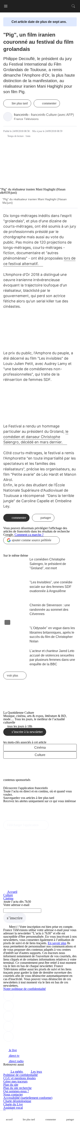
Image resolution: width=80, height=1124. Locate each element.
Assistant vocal (13, 1107)
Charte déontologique (17, 1101)
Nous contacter (13, 1094)
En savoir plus (57, 943)
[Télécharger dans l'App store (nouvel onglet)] (16, 810)
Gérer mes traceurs (15, 1081)
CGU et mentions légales (19, 1078)
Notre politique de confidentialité (24, 989)
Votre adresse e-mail (16, 905)
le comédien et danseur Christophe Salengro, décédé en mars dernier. (35, 436)
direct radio (16, 1061)
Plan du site (10, 1084)
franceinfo (21, 114)
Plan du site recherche (17, 1088)
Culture (40, 755)
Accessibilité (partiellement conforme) (27, 1097)
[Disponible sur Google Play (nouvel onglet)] (17, 818)
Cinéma (40, 747)
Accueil (12, 892)
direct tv (13, 1055)
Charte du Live (13, 1104)
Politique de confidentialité (20, 1075)
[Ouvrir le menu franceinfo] (5, 6)
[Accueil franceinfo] (17, 1044)
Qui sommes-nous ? (16, 1091)
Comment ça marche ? (29, 534)
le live (12, 1050)
